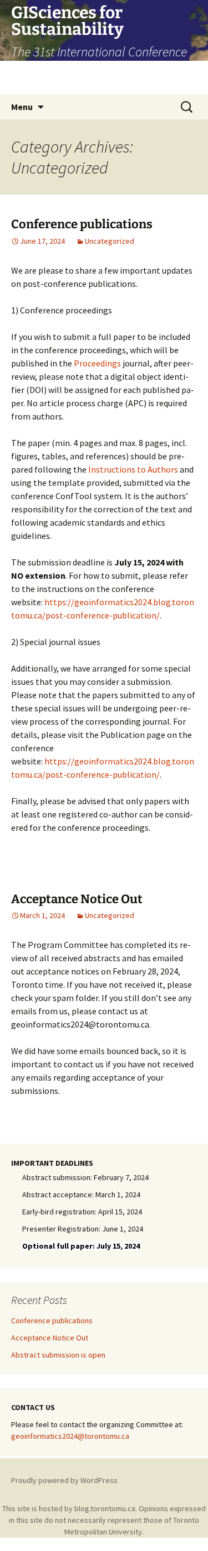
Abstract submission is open (58, 1355)
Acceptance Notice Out (77, 899)
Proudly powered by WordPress (64, 1480)
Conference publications (82, 224)
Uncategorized (109, 241)
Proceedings (97, 363)
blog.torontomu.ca (104, 1508)
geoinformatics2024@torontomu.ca (70, 1436)
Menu (22, 106)
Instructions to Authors (133, 469)
